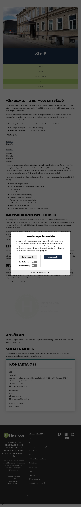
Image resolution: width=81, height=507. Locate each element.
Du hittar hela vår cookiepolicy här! (35, 250)
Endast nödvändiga (28, 257)
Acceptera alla (52, 257)
